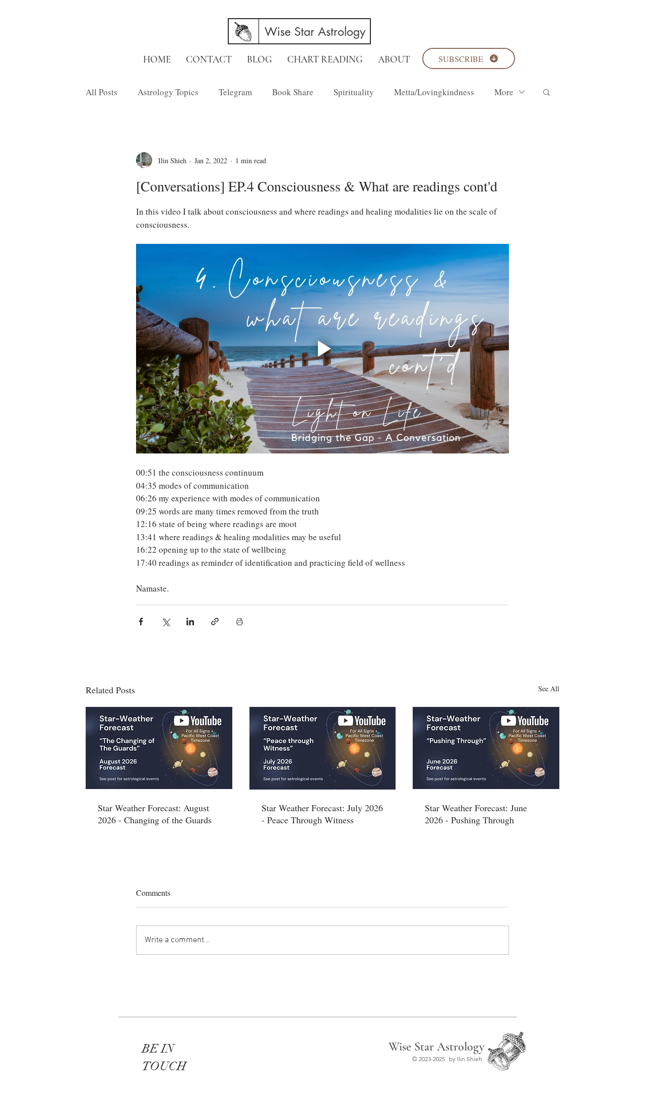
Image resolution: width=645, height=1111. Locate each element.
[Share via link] (215, 621)
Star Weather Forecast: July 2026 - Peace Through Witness (322, 814)
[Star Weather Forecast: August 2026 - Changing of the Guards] (159, 748)
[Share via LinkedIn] (190, 621)
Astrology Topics (168, 92)
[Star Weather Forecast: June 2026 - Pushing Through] (486, 748)
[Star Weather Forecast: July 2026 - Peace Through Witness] (322, 748)
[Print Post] (239, 621)
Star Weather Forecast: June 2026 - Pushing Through (476, 814)
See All (548, 688)
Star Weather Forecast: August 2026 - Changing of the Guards (155, 814)
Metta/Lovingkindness (434, 92)
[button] (546, 92)
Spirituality (354, 92)
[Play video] (322, 348)
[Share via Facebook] (141, 621)
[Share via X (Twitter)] (165, 621)
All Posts (101, 92)
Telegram (235, 92)
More (503, 92)
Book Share (292, 92)
